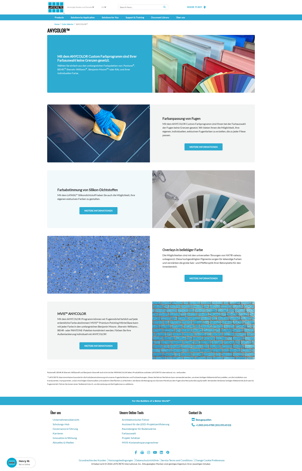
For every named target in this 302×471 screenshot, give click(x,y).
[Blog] (168, 452)
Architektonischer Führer (135, 419)
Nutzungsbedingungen (120, 460)
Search (164, 7)
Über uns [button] (180, 17)
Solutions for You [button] (110, 17)
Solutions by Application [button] (83, 17)
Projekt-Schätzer (131, 437)
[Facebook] (136, 452)
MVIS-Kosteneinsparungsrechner (140, 442)
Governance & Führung (65, 428)
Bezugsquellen (203, 419)
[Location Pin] (204, 7)
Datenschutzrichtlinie (147, 460)
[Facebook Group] (142, 452)
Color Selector (68, 24)
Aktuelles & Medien (63, 442)
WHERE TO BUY (194, 7)
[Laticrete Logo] (55, 7)
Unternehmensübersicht (66, 419)
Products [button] (59, 17)
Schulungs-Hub (61, 424)
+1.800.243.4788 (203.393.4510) (213, 424)
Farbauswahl (129, 433)
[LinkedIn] (161, 452)
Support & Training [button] (135, 17)
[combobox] (143, 7)
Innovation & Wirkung (65, 437)
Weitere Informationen (203, 147)
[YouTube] (155, 452)
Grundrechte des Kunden (92, 460)
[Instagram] (148, 452)
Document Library (160, 17)
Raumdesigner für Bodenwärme (139, 428)
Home (56, 24)
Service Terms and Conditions (177, 460)
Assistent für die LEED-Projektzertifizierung (145, 424)
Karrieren (58, 433)
